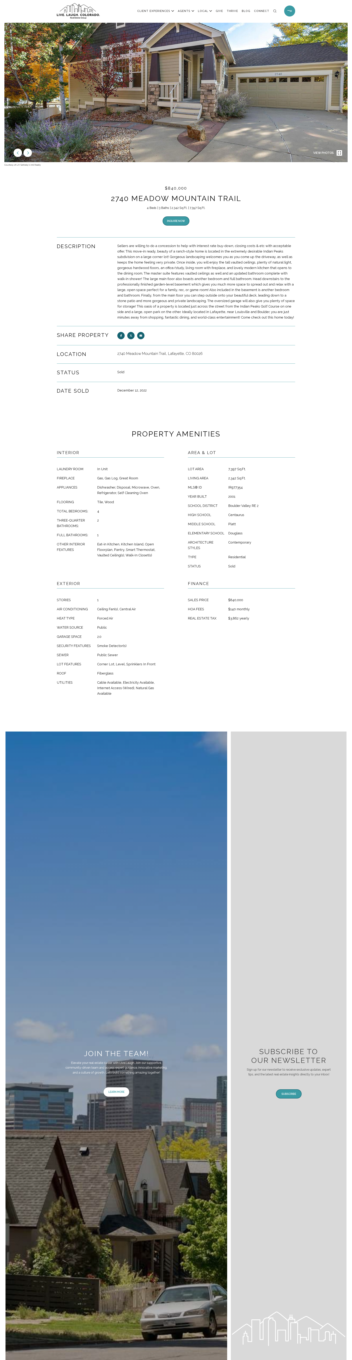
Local (203, 11)
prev (18, 153)
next (27, 153)
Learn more (116, 1091)
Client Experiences (153, 11)
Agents (184, 11)
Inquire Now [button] (176, 221)
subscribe (288, 1093)
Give (219, 11)
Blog (246, 11)
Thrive (232, 11)
